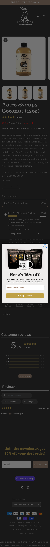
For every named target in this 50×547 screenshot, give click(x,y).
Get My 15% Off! (25, 296)
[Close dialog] (45, 246)
